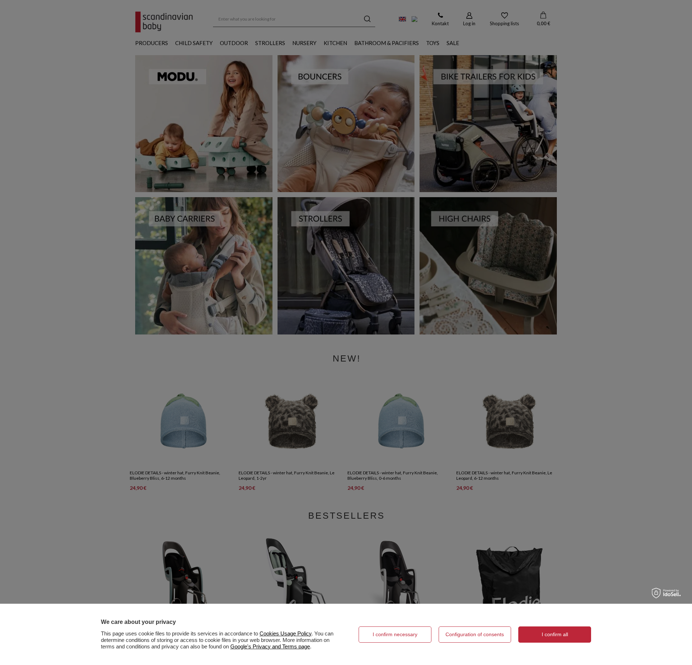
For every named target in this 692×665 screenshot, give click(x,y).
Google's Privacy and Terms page (270, 646)
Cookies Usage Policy (285, 633)
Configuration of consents (474, 634)
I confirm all (555, 634)
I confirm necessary (395, 634)
